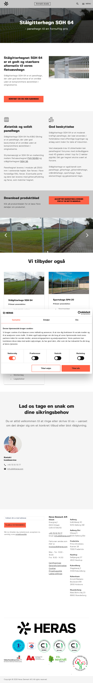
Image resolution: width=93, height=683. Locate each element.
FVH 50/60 (33, 158)
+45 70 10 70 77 (14, 465)
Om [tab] (76, 320)
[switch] (35, 358)
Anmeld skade (42, 4)
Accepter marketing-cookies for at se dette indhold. (69, 200)
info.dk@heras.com (15, 469)
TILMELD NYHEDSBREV (15, 525)
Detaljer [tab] (46, 320)
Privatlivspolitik (55, 571)
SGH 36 (24, 161)
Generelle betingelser (58, 566)
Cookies (52, 568)
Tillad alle (76, 368)
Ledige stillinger (55, 574)
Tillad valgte (46, 368)
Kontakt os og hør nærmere (24, 99)
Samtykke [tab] (16, 320)
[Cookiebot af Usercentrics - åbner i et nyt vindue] (79, 313)
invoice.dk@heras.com (58, 547)
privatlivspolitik (21, 534)
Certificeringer (55, 563)
